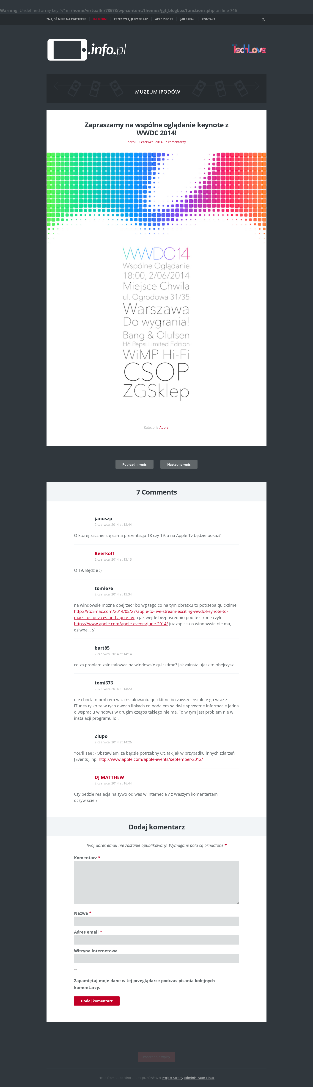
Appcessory (164, 19)
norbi (131, 142)
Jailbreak (187, 19)
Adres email (88, 932)
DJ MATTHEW (109, 777)
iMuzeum (100, 19)
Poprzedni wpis (134, 464)
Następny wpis (179, 464)
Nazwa (82, 913)
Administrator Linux (199, 1078)
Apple (163, 427)
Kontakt (208, 19)
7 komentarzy (175, 142)
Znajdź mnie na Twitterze (66, 19)
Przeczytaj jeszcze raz (131, 19)
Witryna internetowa (96, 951)
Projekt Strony (172, 1078)
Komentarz (87, 857)
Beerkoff (104, 553)
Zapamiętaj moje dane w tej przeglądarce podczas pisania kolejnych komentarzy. (144, 984)
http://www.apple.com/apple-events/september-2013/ (151, 759)
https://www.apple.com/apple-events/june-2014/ (121, 623)
